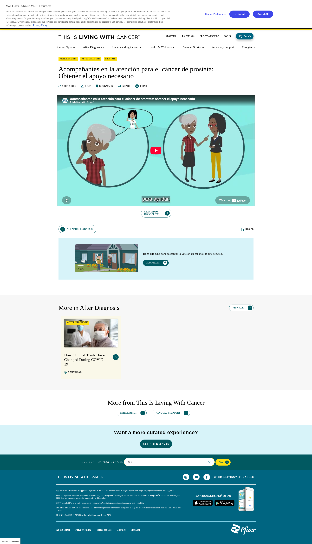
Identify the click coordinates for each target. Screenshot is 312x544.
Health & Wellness (160, 47)
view (116, 357)
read (75, 372)
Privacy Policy (83, 529)
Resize (249, 229)
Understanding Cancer (125, 47)
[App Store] (203, 503)
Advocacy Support (223, 47)
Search (247, 36)
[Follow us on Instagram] (186, 477)
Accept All (262, 14)
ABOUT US (171, 36)
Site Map (136, 529)
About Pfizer (63, 529)
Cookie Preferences (10, 541)
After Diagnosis (92, 47)
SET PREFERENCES (156, 443)
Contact (121, 529)
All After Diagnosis (80, 229)
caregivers (248, 47)
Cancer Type (64, 47)
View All (238, 308)
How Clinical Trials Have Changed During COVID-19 (84, 359)
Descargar (152, 263)
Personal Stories (191, 47)
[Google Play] (224, 503)
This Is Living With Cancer (99, 37)
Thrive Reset (128, 413)
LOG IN (227, 36)
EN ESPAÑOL (188, 36)
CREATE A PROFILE (209, 36)
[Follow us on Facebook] (206, 477)
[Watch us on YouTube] (196, 477)
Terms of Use (103, 529)
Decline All (239, 14)
